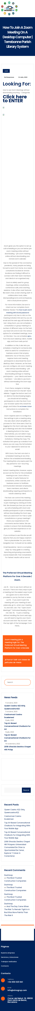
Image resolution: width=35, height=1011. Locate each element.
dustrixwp (8, 875)
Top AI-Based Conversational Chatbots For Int (17, 726)
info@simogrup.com (17, 990)
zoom (6, 71)
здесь (29, 336)
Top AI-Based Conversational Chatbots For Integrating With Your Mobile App (17, 825)
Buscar (26, 790)
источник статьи (26, 406)
